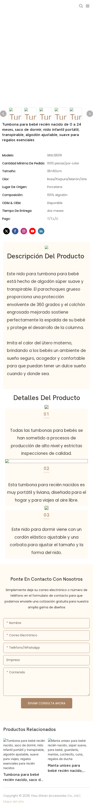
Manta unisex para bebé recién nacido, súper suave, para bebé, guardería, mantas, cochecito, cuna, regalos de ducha (68, 768)
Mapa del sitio (13, 801)
